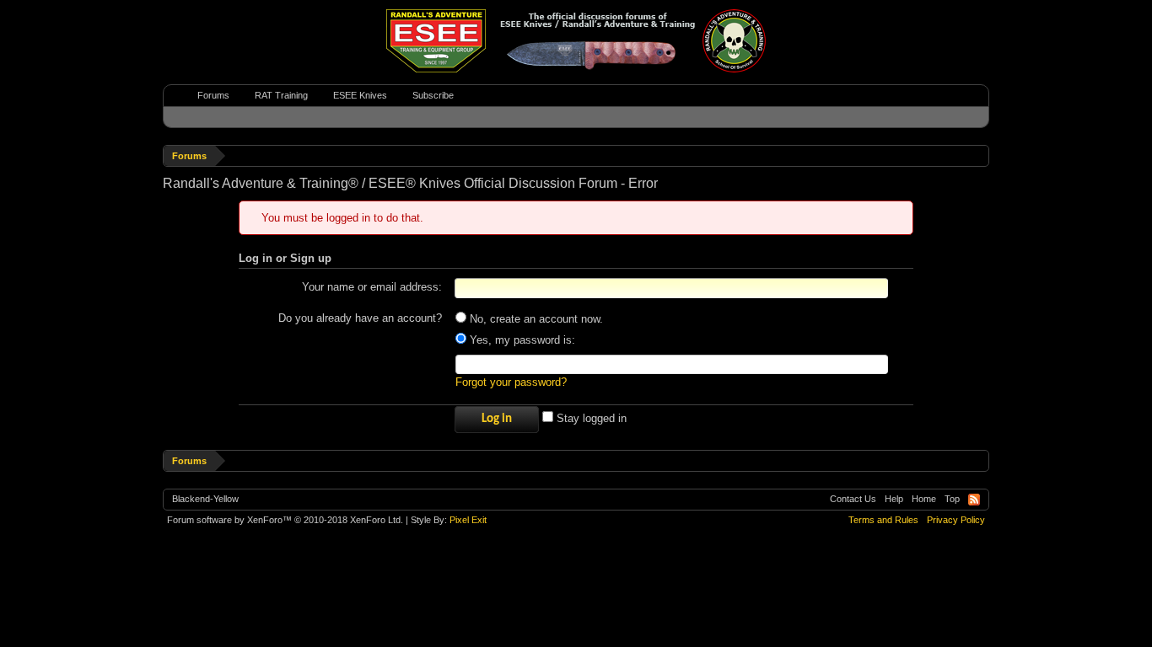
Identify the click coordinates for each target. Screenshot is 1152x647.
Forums (213, 95)
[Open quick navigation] (978, 155)
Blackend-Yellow (205, 499)
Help (894, 499)
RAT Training (281, 95)
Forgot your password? (511, 382)
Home (924, 499)
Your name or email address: (372, 287)
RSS (974, 499)
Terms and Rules (883, 520)
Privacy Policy (956, 520)
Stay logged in (590, 418)
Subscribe (433, 95)
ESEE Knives (360, 95)
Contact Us (853, 499)
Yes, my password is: (520, 340)
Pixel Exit (468, 520)
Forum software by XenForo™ (285, 520)
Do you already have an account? (360, 318)
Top (952, 499)
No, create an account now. (534, 319)
